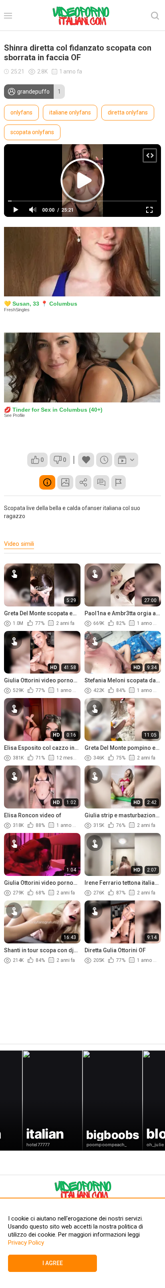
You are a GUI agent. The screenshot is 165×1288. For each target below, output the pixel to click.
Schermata (65, 482)
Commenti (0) (101, 482)
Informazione (47, 482)
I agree (52, 1263)
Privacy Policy (26, 1242)
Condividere (83, 482)
